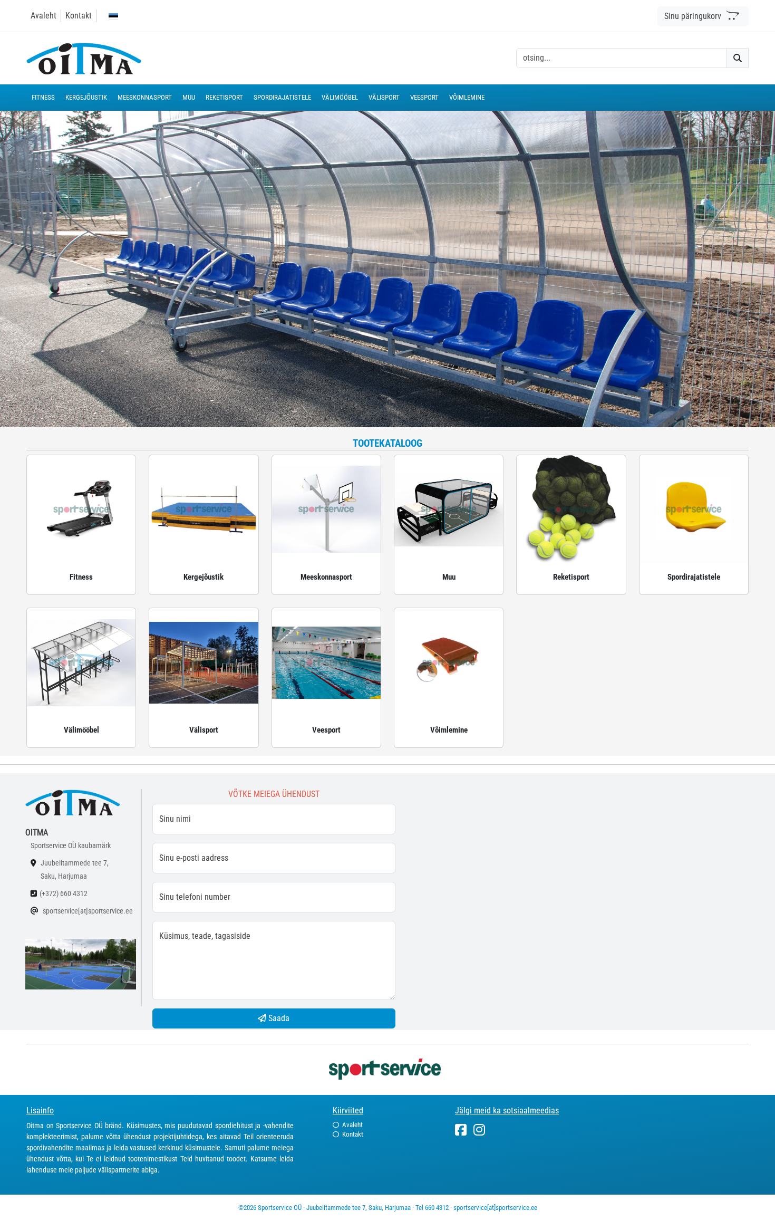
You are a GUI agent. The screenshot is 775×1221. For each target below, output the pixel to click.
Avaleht (43, 16)
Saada (277, 1018)
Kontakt (78, 16)
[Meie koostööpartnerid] (387, 1068)
